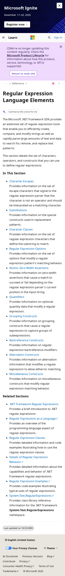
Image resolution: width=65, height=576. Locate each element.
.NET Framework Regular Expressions (33, 404)
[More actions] (59, 83)
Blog (49, 556)
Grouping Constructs (23, 316)
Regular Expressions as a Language (32, 418)
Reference (18, 83)
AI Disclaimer (10, 556)
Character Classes (21, 229)
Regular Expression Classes (27, 438)
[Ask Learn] (53, 83)
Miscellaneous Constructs (26, 374)
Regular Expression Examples (28, 481)
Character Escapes (21, 181)
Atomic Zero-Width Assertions (29, 268)
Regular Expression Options (27, 249)
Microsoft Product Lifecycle (25, 55)
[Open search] (49, 37)
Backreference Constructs (26, 340)
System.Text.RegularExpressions (30, 496)
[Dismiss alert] (59, 5)
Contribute (9, 561)
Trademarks (9, 571)
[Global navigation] (3, 37)
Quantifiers (16, 297)
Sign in (58, 37)
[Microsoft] (32, 37)
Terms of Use (46, 566)
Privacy (23, 561)
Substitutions (18, 210)
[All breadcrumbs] (6, 83)
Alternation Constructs (24, 355)
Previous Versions (32, 556)
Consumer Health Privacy (17, 566)
